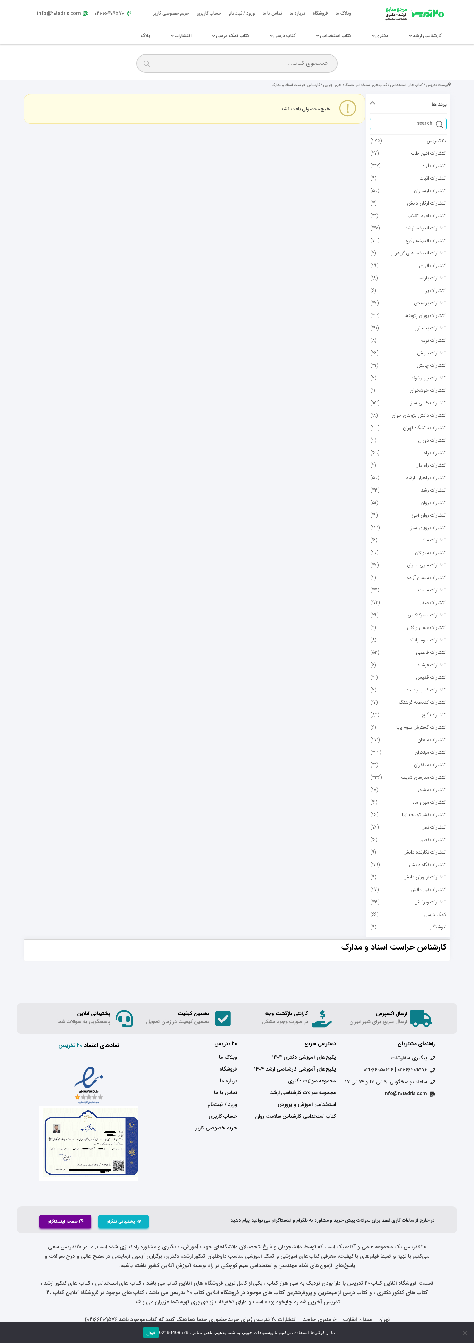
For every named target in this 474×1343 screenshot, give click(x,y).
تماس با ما (272, 13)
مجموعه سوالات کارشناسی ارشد (303, 1093)
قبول (150, 1332)
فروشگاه (320, 13)
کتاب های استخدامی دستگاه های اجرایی (355, 85)
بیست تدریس (437, 85)
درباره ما (297, 13)
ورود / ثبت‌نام (242, 13)
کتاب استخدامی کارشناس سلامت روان (295, 1116)
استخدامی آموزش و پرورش (307, 1104)
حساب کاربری (209, 13)
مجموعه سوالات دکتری (312, 1081)
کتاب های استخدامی (406, 85)
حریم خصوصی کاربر (171, 13)
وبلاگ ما (344, 13)
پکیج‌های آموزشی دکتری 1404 (304, 1057)
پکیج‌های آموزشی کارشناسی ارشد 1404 (295, 1069)
